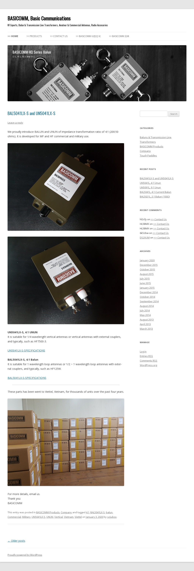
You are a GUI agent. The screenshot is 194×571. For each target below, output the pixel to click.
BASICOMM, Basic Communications (39, 18)
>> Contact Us (58, 36)
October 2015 (147, 269)
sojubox (112, 517)
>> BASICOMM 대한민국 (88, 36)
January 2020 (147, 260)
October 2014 (147, 297)
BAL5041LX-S (97, 512)
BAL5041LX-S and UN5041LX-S (31, 113)
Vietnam (69, 517)
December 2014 (149, 292)
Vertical (58, 517)
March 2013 (146, 328)
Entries (146, 356)
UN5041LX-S (38, 517)
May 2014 (145, 315)
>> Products (34, 36)
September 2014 (149, 301)
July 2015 (145, 278)
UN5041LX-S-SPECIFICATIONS (26, 350)
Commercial (14, 517)
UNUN (49, 517)
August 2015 (147, 274)
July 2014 (145, 310)
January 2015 (147, 287)
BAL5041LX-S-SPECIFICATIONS (27, 378)
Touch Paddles (148, 155)
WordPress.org (148, 365)
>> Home (13, 36)
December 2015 (149, 265)
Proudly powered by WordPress (25, 555)
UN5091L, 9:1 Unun (150, 187)
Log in (143, 351)
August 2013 (147, 319)
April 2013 (145, 324)
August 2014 (147, 306)
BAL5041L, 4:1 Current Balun (155, 192)
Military (26, 517)
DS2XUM (145, 237)
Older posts (16, 541)
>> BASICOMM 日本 (119, 36)
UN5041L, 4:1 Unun (150, 183)
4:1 (87, 512)
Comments (148, 360)
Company (66, 512)
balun (109, 512)
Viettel (78, 517)
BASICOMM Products (48, 512)
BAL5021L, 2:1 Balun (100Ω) (155, 196)
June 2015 (145, 283)
